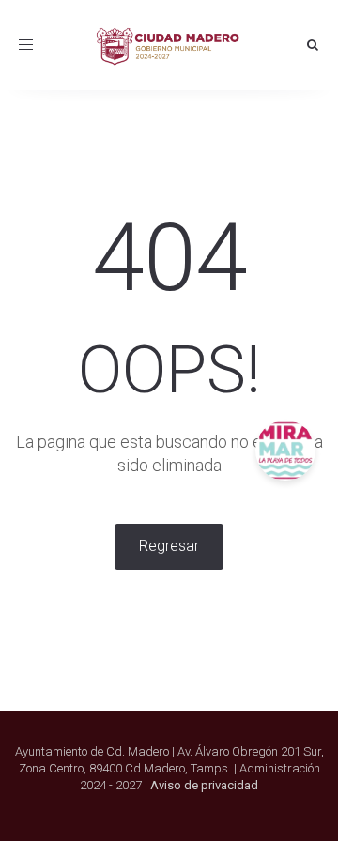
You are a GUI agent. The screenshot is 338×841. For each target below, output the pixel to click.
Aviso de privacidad (204, 785)
